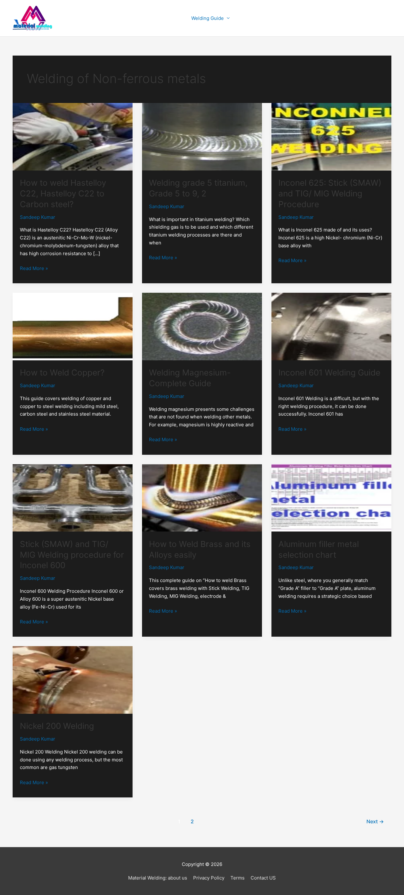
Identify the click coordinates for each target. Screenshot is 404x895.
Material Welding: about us (157, 878)
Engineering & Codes (317, 18)
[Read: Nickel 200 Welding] (73, 679)
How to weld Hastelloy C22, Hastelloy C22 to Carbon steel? (63, 193)
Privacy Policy (208, 878)
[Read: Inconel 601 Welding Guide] (331, 326)
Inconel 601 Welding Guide (329, 372)
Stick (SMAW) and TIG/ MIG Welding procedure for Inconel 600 (72, 554)
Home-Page (168, 18)
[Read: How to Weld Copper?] (73, 326)
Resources (369, 18)
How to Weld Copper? (62, 372)
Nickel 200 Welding (57, 726)
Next (375, 822)
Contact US (263, 878)
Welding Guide (207, 18)
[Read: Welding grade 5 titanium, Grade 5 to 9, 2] (202, 136)
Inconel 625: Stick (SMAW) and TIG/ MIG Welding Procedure (329, 193)
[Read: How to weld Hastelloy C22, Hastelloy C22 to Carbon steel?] (73, 136)
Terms (237, 878)
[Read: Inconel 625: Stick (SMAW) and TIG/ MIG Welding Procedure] (331, 136)
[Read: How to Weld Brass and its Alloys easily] (202, 498)
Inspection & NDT (258, 18)
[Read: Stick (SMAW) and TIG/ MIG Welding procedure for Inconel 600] (73, 498)
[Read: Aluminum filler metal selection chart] (331, 498)
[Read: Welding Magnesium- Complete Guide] (202, 326)
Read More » (34, 268)
